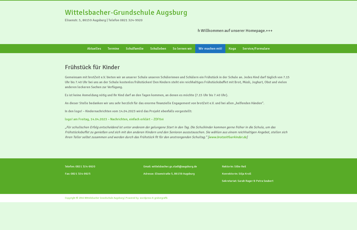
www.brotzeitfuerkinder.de (227, 137)
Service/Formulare (256, 49)
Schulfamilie (135, 49)
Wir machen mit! (210, 49)
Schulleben (158, 49)
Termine (113, 49)
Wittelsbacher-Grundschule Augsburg (126, 12)
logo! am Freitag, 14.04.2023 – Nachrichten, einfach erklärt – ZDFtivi (114, 119)
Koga (232, 49)
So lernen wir (182, 49)
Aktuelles (94, 49)
